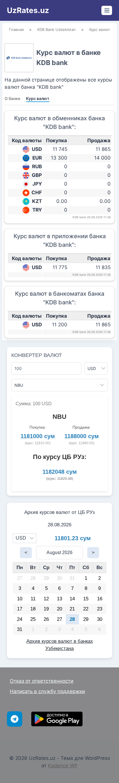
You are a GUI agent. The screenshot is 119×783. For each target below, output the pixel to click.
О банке (12, 98)
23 (99, 609)
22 (85, 609)
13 (59, 598)
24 (19, 619)
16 (99, 598)
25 (33, 619)
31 (72, 578)
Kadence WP (63, 766)
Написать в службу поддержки (47, 691)
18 (33, 609)
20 (59, 609)
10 (19, 598)
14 (72, 598)
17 (19, 609)
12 (46, 598)
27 (19, 578)
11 (33, 598)
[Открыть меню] (106, 10)
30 (59, 578)
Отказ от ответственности (41, 681)
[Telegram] (14, 719)
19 (46, 609)
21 (72, 609)
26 (46, 619)
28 (33, 578)
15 (85, 598)
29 (46, 578)
